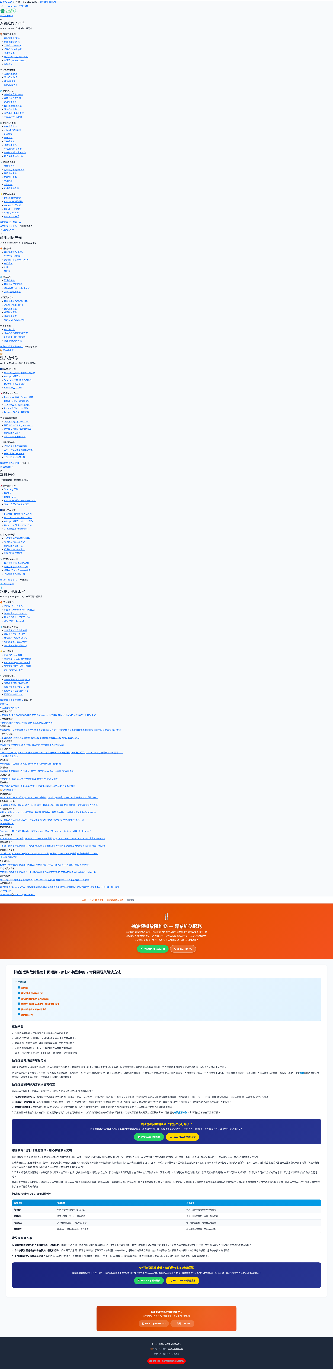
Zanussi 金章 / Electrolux (16, 528)
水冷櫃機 (8, 134)
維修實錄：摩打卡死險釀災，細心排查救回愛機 (40, 1004)
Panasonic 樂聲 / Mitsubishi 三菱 (20, 500)
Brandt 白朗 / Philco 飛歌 (16, 408)
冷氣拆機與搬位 (11, 109)
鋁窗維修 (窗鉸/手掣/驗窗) (16, 683)
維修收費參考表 (11, 188)
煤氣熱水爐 (41, 864)
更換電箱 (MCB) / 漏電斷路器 (17, 658)
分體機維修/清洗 (12, 41)
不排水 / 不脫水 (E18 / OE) (16, 421)
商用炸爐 (8, 263)
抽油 (301, 1072)
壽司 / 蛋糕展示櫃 (12, 291)
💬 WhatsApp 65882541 (23, 894)
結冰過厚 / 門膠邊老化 (14, 549)
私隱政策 (175, 1354)
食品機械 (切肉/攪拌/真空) (16, 333)
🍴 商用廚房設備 (96, 900)
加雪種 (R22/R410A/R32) (15, 60)
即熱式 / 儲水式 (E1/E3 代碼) (17, 617)
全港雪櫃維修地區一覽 (14, 574)
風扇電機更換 (10, 173)
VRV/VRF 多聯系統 (12, 130)
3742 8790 (6, 1)
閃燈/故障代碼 (10, 84)
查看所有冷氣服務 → (9, 226)
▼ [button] (12, 15)
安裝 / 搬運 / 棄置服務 (14, 453)
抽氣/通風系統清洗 (13, 340)
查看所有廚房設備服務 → (11, 346)
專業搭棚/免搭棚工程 (14, 113)
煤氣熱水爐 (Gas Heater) (15, 613)
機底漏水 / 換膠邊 (12, 432)
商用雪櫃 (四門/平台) (13, 284)
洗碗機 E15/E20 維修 (13, 305)
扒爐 (6, 267)
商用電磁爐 (5, 763)
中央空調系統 (10, 126)
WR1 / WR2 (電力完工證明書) (17, 662)
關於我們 (157, 1354)
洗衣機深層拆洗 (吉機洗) (15, 446)
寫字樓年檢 (9, 141)
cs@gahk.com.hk (46, 1)
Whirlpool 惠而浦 (12, 376)
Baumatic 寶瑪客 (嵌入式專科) (18, 513)
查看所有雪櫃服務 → (9, 579)
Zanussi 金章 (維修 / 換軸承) (17, 404)
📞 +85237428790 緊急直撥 (182, 1136)
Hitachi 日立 (10, 496)
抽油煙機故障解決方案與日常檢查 (35, 998)
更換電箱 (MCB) (25, 879)
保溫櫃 (7, 270)
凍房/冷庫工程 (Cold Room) (17, 288)
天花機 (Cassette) (12, 45)
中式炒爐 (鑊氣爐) (12, 255)
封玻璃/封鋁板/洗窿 (13, 116)
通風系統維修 (10, 145)
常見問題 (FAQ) (27, 1015)
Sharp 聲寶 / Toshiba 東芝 (16, 504)
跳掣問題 (8, 184)
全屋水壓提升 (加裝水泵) (15, 645)
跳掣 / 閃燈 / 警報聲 (13, 553)
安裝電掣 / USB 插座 (65, 879)
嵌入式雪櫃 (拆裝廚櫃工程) (16, 562)
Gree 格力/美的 (11, 212)
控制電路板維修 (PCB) (14, 169)
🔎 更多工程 (5, 890)
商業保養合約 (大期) (13, 156)
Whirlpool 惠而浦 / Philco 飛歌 (18, 521)
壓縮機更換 (9, 165)
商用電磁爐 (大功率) (13, 252)
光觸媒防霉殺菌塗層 (13, 94)
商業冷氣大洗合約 (12, 98)
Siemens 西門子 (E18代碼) (12, 797)
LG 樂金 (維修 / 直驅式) (14, 383)
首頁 (84, 900)
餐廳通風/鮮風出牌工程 (15, 152)
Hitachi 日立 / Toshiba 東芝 (17, 400)
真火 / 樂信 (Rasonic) (14, 621)
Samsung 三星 (11, 489)
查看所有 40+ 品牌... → (10, 222)
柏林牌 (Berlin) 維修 (13, 606)
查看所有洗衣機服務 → (10, 463)
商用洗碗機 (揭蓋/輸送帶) (16, 301)
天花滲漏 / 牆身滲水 (9, 872)
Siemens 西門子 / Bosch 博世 (18, 517)
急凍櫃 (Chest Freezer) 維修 (17, 570)
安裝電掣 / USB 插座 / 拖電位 (17, 666)
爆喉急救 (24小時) (27, 872)
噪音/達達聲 (9, 81)
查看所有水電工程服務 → (11, 700)
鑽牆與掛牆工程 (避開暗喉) (16, 686)
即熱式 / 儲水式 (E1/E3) (57, 864)
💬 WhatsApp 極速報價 (149, 1136)
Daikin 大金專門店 (12, 197)
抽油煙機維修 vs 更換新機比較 (33, 1009)
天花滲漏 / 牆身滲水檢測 (15, 630)
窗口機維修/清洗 (12, 37)
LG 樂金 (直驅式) (55, 797)
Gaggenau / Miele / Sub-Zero (18, 525)
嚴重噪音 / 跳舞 (49, 812)
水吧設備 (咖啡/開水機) (14, 336)
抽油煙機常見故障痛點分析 (32, 993)
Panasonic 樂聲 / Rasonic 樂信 (18, 397)
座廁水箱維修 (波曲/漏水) (16, 641)
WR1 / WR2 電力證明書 (44, 879)
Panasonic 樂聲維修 (13, 201)
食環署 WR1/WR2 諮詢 (14, 319)
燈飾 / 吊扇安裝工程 (13, 669)
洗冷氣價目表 (10, 101)
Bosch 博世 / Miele (13, 387)
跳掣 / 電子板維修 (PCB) (15, 436)
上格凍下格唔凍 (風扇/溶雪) (17, 538)
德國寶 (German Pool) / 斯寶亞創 (19, 609)
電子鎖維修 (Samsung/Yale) (17, 679)
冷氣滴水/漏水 (10, 73)
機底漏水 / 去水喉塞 (13, 545)
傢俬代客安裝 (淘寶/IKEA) (16, 690)
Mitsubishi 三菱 (11, 216)
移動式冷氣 (9, 53)
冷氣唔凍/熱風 (10, 77)
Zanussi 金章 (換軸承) (66, 804)
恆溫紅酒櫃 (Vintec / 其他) (16, 566)
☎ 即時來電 (5, 894)
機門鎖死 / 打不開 (33, 812)
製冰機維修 (9, 280)
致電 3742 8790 (184, 948)
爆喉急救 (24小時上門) (14, 634)
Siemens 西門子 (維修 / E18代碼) (19, 372)
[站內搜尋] (2, 6)
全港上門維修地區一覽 (14, 457)
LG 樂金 (7, 493)
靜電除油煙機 (10, 312)
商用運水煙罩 (10, 308)
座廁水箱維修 (67, 872)
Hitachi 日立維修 (12, 209)
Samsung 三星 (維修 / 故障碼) (18, 380)
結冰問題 (8, 180)
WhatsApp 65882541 (18, 6)
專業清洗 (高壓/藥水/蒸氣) (16, 56)
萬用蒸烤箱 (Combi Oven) (16, 259)
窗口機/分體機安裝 (13, 105)
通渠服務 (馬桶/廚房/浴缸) (16, 638)
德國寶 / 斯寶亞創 (27, 864)
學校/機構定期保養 (13, 148)
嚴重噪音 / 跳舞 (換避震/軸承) (17, 429)
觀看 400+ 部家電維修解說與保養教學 (168, 1361)
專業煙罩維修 (180, 1112)
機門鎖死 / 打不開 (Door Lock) (18, 425)
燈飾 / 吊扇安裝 (82, 879)
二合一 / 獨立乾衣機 (32, 819)
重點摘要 (24, 988)
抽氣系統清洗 (10, 316)
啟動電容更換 (10, 177)
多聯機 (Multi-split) (13, 49)
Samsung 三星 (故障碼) (36, 797)
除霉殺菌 (8, 64)
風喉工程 (8, 137)
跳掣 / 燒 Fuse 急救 (13, 655)
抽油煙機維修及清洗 (115, 900)
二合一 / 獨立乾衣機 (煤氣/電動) (19, 449)
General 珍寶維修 (12, 205)
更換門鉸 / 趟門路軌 (13, 694)
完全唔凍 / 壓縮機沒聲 (14, 542)
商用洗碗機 (9, 329)
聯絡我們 (166, 1354)
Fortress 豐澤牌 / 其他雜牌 (16, 412)
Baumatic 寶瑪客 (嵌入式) (12, 838)
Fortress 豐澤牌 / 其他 (87, 804)
